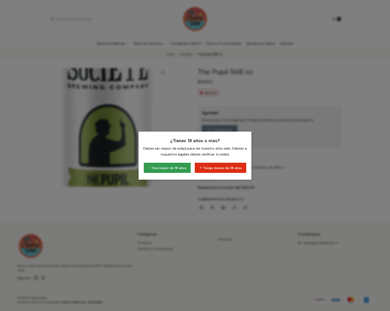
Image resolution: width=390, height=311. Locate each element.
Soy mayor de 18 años (168, 168)
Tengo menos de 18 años (222, 168)
